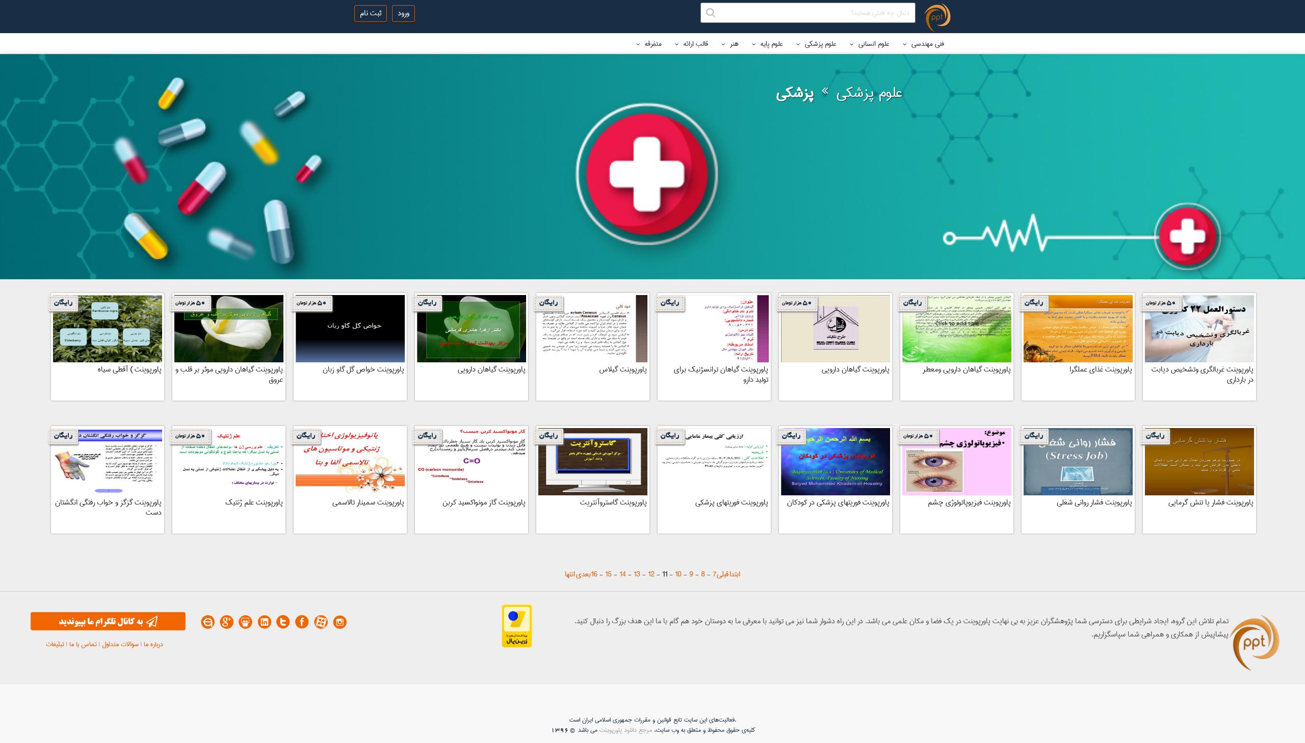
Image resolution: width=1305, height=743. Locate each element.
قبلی (722, 574)
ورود (403, 13)
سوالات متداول (120, 644)
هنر (733, 44)
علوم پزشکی (820, 44)
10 (678, 574)
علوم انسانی (873, 44)
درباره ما (153, 644)
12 (651, 574)
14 (622, 574)
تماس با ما (83, 644)
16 (594, 574)
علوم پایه (771, 44)
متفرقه (652, 44)
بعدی (583, 574)
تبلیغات (55, 644)
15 (608, 574)
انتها (570, 574)
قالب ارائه (695, 44)
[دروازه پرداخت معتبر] (517, 645)
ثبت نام (370, 13)
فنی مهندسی (926, 44)
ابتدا (734, 574)
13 (637, 574)
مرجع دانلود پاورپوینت (625, 730)
